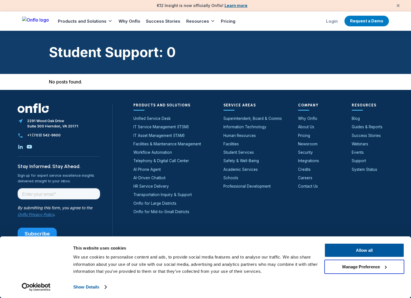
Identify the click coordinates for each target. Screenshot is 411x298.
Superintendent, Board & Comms (252, 118)
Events (358, 152)
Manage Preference (361, 266)
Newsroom (308, 144)
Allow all (364, 250)
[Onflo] (35, 21)
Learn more (236, 5)
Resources (197, 21)
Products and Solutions (82, 21)
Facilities (231, 144)
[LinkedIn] (20, 147)
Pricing (228, 21)
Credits (304, 169)
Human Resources (239, 135)
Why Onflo (129, 21)
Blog (356, 118)
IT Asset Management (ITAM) (159, 135)
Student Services (238, 152)
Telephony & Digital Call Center (161, 161)
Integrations (308, 161)
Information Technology (244, 127)
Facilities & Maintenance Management (167, 144)
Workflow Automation (152, 152)
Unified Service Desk (152, 118)
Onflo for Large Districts (154, 203)
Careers (305, 178)
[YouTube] (29, 147)
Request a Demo (366, 20)
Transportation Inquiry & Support (162, 194)
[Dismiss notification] (398, 6)
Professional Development (247, 186)
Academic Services (240, 169)
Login (332, 21)
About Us (306, 127)
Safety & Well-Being (241, 161)
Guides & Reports (367, 127)
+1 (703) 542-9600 (44, 135)
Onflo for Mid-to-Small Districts (161, 211)
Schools (230, 178)
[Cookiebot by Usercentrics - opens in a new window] (36, 287)
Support (359, 161)
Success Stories (163, 21)
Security (305, 152)
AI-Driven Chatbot (149, 178)
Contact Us (308, 186)
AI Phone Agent (147, 169)
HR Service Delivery (151, 186)
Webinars (360, 144)
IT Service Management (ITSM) (161, 127)
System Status (364, 169)
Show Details (86, 287)
